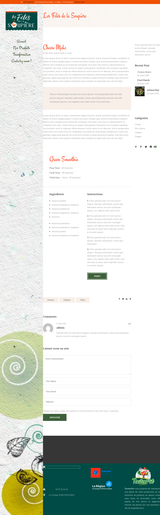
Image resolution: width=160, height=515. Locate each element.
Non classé (140, 128)
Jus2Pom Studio (59, 53)
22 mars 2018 (47, 53)
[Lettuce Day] (140, 91)
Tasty (82, 300)
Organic (67, 300)
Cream (69, 53)
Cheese (50, 300)
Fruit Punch (143, 80)
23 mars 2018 (143, 83)
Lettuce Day (153, 90)
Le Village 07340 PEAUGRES (61, 495)
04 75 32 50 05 (29, 2)
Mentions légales (79, 2)
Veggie (138, 136)
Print (97, 276)
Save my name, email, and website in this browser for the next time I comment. (82, 411)
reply (129, 324)
